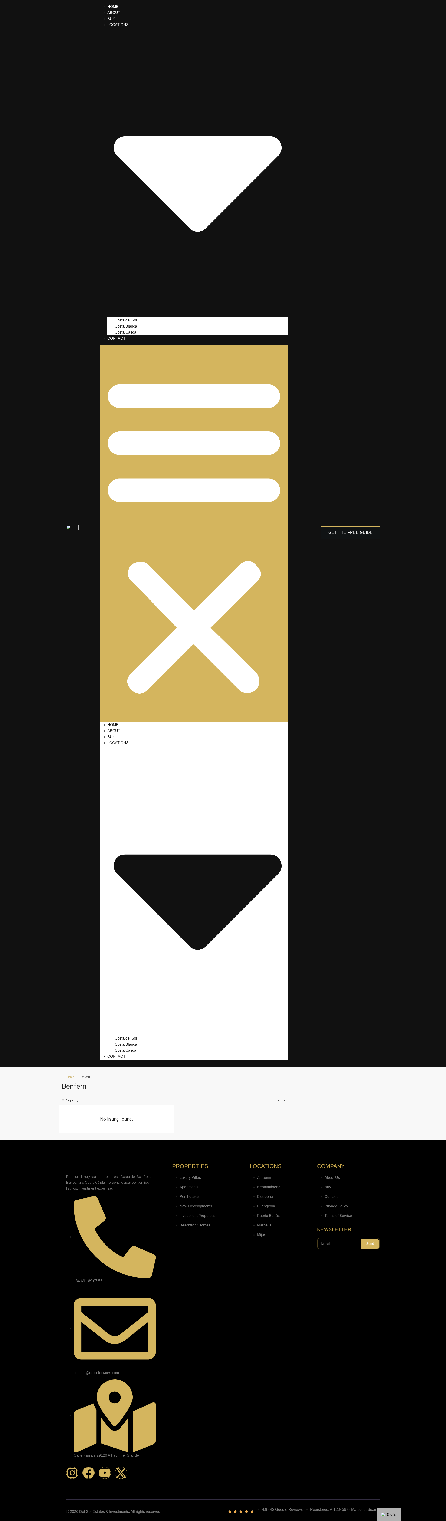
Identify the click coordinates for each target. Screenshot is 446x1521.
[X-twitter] (121, 1473)
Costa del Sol (126, 320)
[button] (194, 533)
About (113, 13)
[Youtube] (105, 1473)
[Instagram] (72, 1473)
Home (112, 7)
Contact (116, 338)
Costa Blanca (126, 326)
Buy (111, 19)
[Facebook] (88, 1473)
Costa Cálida (126, 332)
